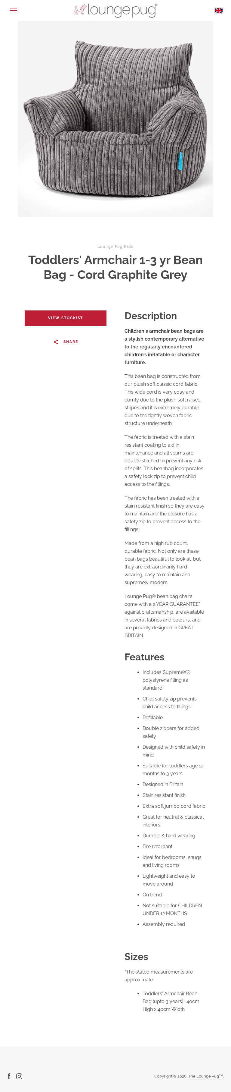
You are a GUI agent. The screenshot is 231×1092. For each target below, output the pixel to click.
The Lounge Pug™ (205, 1076)
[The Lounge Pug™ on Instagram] (19, 1076)
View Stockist (65, 318)
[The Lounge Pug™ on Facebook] (9, 1076)
